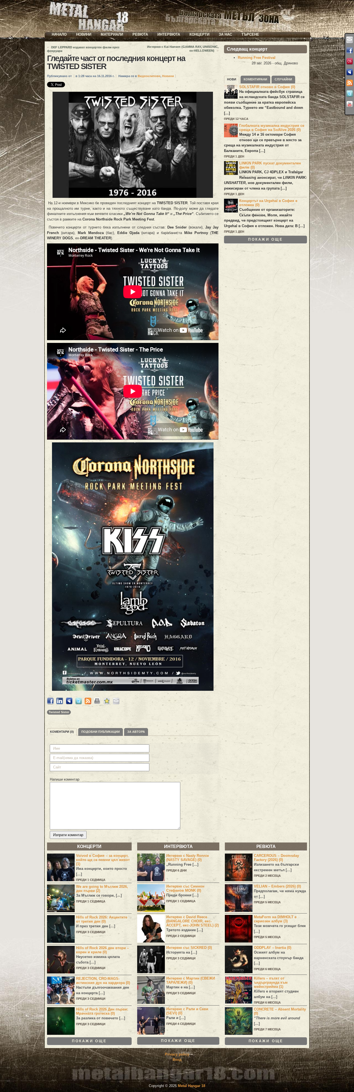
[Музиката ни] (349, 61)
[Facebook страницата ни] (349, 50)
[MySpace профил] (349, 72)
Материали (112, 34)
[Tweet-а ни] (349, 93)
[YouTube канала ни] (349, 104)
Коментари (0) (62, 731)
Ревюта (140, 34)
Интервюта (168, 34)
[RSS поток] (349, 83)
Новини (83, 34)
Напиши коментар (64, 779)
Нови (231, 79)
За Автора (136, 731)
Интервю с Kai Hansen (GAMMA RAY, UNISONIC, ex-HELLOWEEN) (182, 48)
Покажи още (265, 239)
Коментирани (255, 79)
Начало (59, 34)
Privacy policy (177, 1054)
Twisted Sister (59, 712)
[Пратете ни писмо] (349, 39)
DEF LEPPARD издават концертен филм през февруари (83, 49)
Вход (177, 1059)
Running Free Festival (256, 58)
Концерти (199, 34)
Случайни (283, 79)
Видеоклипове (149, 76)
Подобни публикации (100, 731)
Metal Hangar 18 (191, 1086)
